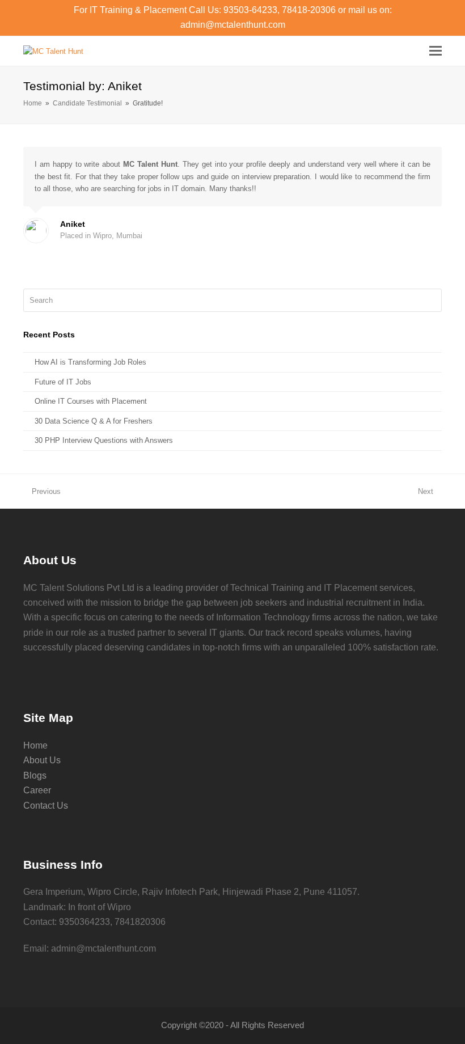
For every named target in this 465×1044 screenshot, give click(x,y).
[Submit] (431, 300)
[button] (435, 51)
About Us (42, 760)
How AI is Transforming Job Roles (90, 362)
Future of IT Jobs (63, 382)
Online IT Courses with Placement (91, 401)
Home (35, 745)
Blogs (34, 775)
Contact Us (45, 805)
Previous (46, 491)
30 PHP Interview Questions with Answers (104, 440)
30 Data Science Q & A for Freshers (94, 421)
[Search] (232, 300)
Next (425, 491)
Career (37, 790)
